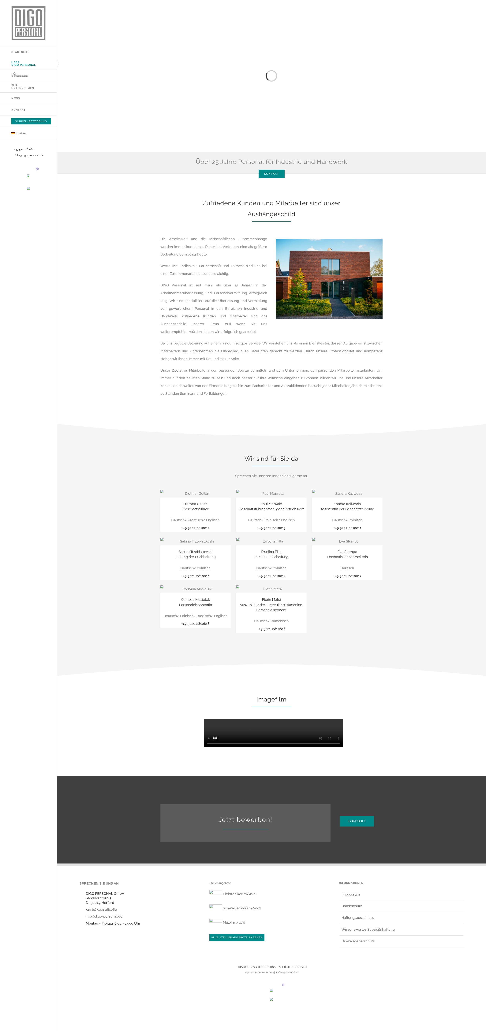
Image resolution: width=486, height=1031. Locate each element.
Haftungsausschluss (358, 918)
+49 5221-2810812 (195, 528)
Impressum (351, 894)
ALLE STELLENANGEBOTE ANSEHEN (237, 937)
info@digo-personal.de (28, 155)
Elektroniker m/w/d (239, 894)
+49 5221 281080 (24, 149)
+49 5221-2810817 (347, 576)
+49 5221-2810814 (271, 576)
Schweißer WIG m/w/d (242, 908)
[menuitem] (28, 133)
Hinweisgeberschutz (358, 941)
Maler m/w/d (234, 922)
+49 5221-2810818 (195, 624)
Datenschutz (352, 906)
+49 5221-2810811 (347, 528)
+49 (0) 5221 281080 (101, 909)
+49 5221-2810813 (271, 528)
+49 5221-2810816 (195, 576)
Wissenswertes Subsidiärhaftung (368, 929)
